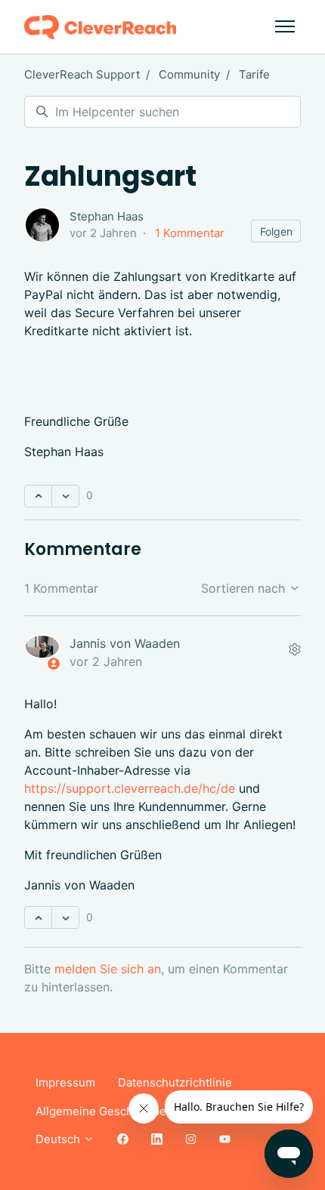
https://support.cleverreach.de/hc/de (129, 788)
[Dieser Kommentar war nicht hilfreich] (65, 917)
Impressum (65, 1082)
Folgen (276, 231)
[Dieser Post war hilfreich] (38, 496)
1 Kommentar (189, 233)
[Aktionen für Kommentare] (295, 649)
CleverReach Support (82, 74)
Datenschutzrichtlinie (175, 1082)
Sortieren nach (245, 588)
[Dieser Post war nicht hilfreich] (65, 496)
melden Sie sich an (107, 968)
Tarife (254, 74)
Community (189, 74)
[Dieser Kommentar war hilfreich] (38, 917)
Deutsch (59, 1139)
